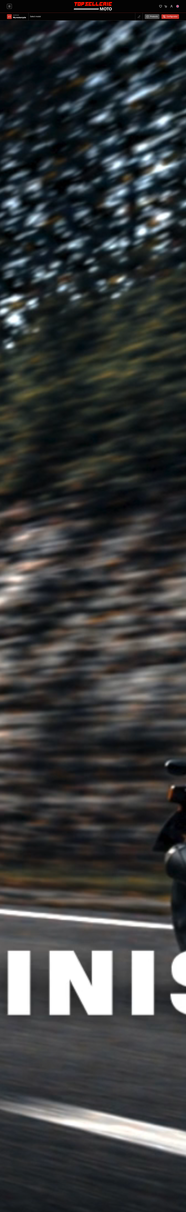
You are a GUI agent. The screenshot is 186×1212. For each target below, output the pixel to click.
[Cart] (165, 6)
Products (154, 16)
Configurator (172, 16)
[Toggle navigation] (9, 6)
